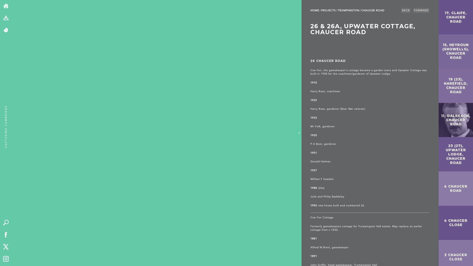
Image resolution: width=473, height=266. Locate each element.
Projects (328, 10)
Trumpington (348, 10)
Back (406, 10)
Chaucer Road (372, 10)
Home (314, 10)
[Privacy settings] (6, 30)
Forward (421, 10)
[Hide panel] (299, 133)
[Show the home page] (6, 6)
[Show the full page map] (6, 18)
